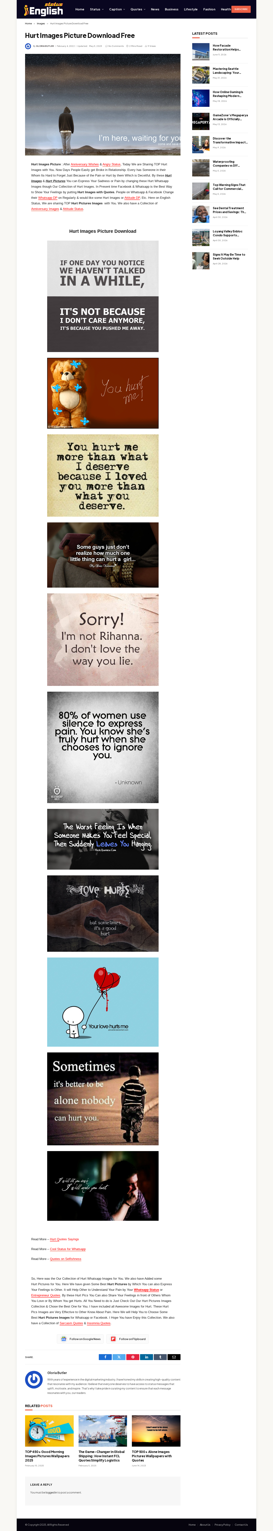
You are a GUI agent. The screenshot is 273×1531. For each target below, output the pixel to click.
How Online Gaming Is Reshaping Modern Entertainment (228, 94)
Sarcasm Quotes (71, 1323)
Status (95, 9)
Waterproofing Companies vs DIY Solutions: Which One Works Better (228, 164)
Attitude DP (132, 198)
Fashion (209, 9)
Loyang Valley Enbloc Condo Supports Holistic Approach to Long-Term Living (228, 233)
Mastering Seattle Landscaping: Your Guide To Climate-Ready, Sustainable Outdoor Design (226, 71)
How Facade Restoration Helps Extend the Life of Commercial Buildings (228, 47)
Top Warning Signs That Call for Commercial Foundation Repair (229, 187)
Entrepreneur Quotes (45, 1295)
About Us (205, 1524)
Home (79, 9)
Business (171, 9)
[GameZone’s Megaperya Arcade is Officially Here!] (200, 121)
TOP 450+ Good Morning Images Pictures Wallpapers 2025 (47, 1456)
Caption (115, 9)
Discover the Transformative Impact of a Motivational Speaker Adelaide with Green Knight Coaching (229, 140)
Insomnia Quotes (98, 1323)
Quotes (136, 9)
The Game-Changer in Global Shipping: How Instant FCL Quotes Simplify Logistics (102, 1456)
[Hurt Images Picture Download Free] (103, 104)
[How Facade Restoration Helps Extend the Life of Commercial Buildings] (200, 51)
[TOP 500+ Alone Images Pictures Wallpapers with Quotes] (156, 1431)
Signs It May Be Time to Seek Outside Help (229, 256)
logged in (51, 1492)
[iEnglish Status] (44, 9)
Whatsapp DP (47, 198)
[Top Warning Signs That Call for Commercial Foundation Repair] (200, 191)
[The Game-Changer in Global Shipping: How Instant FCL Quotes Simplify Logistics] (103, 1431)
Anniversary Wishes (85, 164)
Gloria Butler (45, 46)
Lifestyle (191, 9)
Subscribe (241, 9)
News (155, 9)
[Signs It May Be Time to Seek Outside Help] (200, 260)
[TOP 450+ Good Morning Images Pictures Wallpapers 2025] (49, 1431)
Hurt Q (54, 1239)
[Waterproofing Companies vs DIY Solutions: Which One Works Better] (200, 167)
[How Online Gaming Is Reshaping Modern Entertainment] (200, 98)
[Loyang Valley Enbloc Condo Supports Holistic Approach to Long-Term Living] (200, 237)
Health (226, 9)
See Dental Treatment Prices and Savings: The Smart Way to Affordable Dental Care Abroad (229, 210)
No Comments (116, 46)
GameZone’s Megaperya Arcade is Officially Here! (230, 117)
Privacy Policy (222, 1524)
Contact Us (241, 1524)
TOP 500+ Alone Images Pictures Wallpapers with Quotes (152, 1456)
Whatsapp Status (146, 1290)
